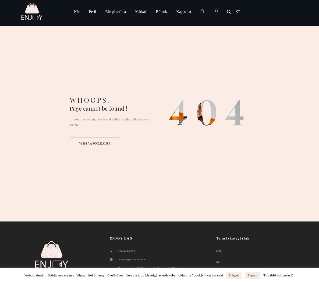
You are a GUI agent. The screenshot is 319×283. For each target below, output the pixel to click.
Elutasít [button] (252, 275)
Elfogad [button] (234, 275)
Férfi (219, 251)
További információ (278, 275)
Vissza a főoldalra (94, 143)
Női (218, 262)
